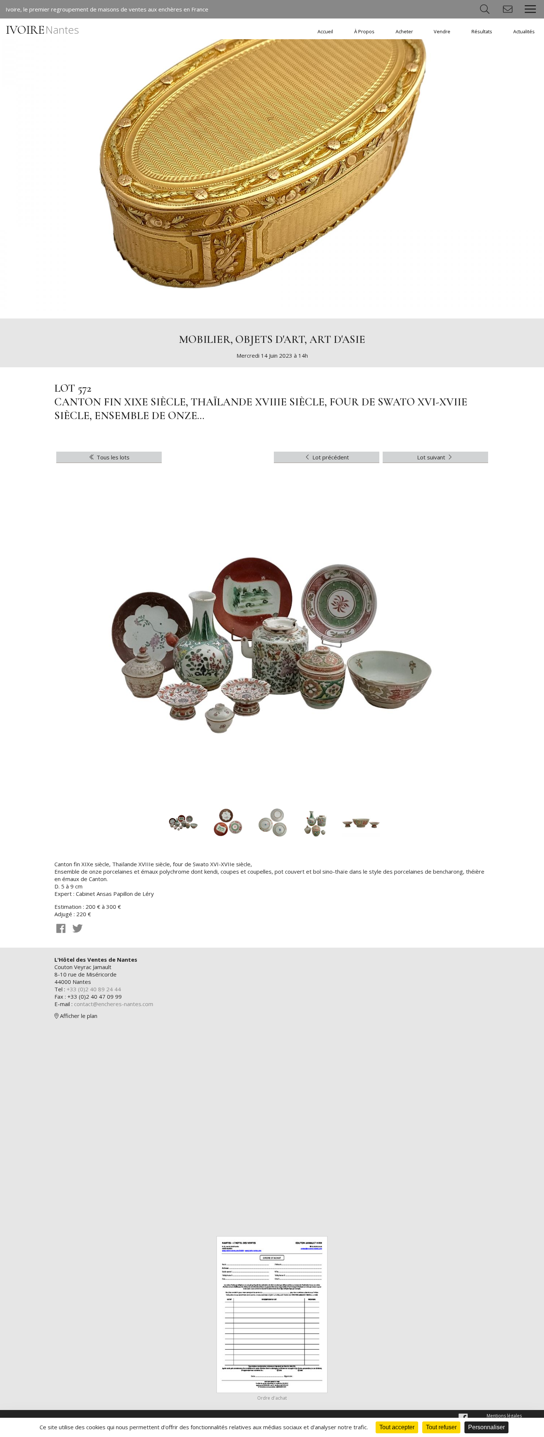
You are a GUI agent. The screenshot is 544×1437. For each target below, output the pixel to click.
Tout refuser (441, 1427)
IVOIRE (42, 30)
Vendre (442, 31)
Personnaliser (486, 1427)
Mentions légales (504, 1416)
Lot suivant (432, 457)
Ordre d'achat (272, 1398)
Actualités (524, 31)
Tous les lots (112, 457)
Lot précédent (330, 457)
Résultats (481, 31)
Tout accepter (396, 1427)
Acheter (404, 31)
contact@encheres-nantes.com (113, 1004)
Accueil (325, 31)
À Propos (364, 31)
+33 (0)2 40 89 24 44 (94, 989)
